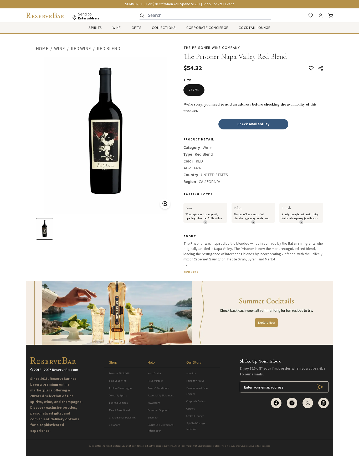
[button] (45, 49)
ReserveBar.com (65, 370)
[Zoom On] (165, 203)
